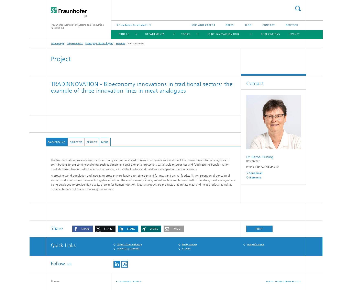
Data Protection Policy (283, 281)
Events (294, 34)
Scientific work (255, 244)
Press (230, 25)
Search (298, 8)
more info (255, 177)
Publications (270, 34)
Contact (268, 25)
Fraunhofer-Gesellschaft (133, 25)
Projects (120, 43)
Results (92, 142)
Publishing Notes (128, 281)
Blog (248, 25)
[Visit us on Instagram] (124, 264)
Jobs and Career (203, 25)
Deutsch (292, 25)
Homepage (57, 43)
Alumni (186, 248)
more (104, 142)
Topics (185, 34)
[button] (82, 229)
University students (128, 248)
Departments (155, 34)
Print (259, 228)
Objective (76, 142)
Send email (255, 173)
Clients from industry (129, 244)
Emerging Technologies (99, 43)
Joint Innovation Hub (223, 34)
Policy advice (189, 244)
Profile (124, 34)
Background (56, 142)
